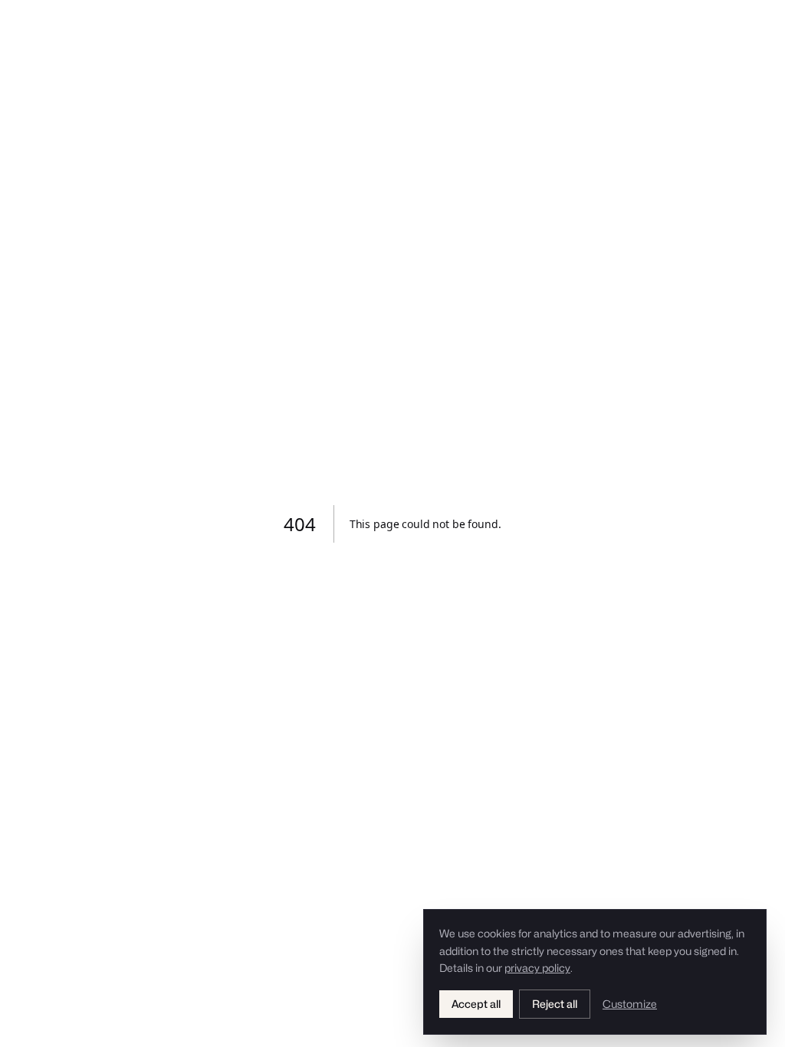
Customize (630, 1003)
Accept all (476, 1003)
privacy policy (537, 967)
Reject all (554, 1003)
